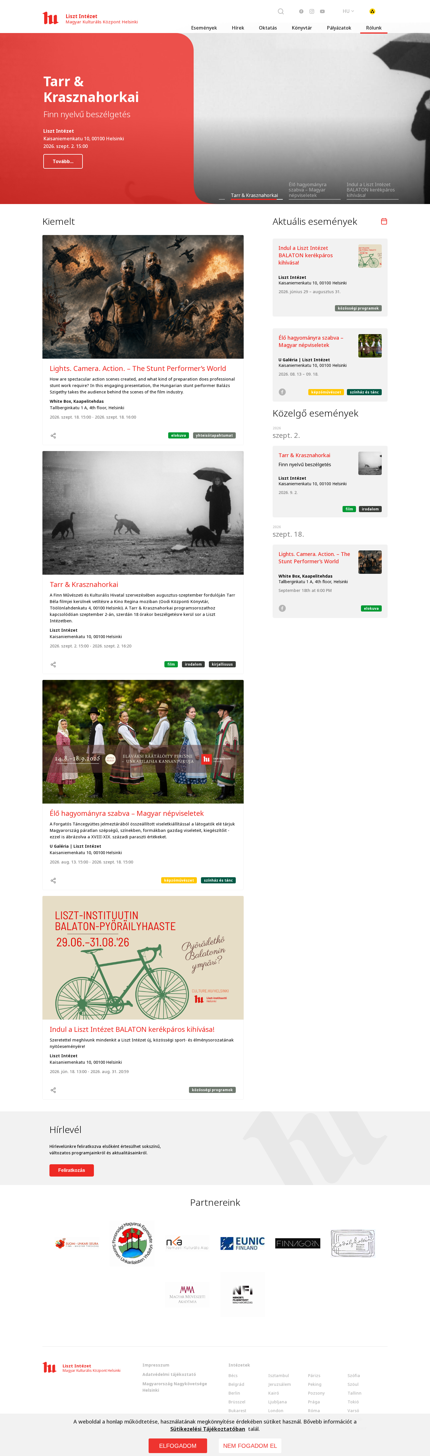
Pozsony (316, 1393)
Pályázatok (339, 28)
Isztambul (278, 1375)
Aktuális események (315, 221)
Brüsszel (236, 1402)
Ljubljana (277, 1402)
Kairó (273, 1393)
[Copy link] (53, 435)
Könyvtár (302, 28)
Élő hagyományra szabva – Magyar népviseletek (127, 813)
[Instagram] (312, 11)
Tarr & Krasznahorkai (84, 584)
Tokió (353, 1402)
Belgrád (236, 1384)
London (275, 1410)
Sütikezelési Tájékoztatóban (207, 1428)
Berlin (234, 1393)
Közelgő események (315, 413)
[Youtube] (322, 11)
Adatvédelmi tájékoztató (169, 1374)
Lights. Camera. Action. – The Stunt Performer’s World (138, 368)
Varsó (353, 1410)
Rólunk (374, 28)
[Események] (384, 221)
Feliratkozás (71, 1170)
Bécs (233, 1375)
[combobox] (348, 10)
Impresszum (155, 1365)
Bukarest (237, 1410)
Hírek (238, 28)
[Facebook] (301, 11)
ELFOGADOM (178, 1446)
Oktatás (268, 28)
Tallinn (355, 1393)
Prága (314, 1402)
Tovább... (63, 164)
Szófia (354, 1375)
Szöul (353, 1384)
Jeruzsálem (279, 1384)
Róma (314, 1410)
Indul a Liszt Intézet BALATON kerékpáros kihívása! (132, 1029)
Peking (314, 1384)
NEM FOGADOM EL (250, 1446)
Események (204, 28)
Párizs (314, 1375)
